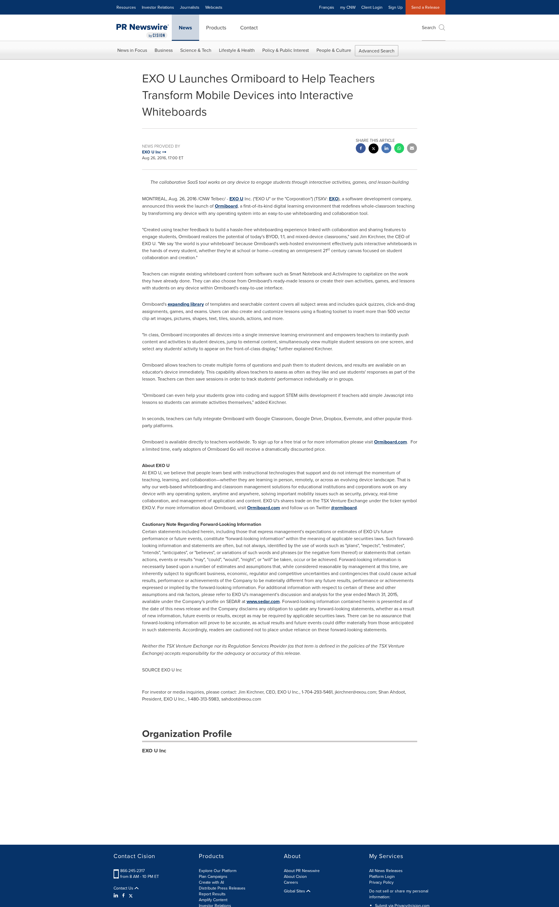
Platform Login (382, 876)
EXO (333, 198)
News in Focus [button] (132, 50)
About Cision (295, 876)
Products (216, 27)
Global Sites (295, 891)
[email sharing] (412, 149)
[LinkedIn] (117, 895)
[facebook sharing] (361, 149)
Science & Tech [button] (195, 50)
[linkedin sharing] (386, 149)
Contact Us (124, 888)
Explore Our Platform (217, 871)
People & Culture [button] (333, 50)
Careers (291, 882)
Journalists (189, 7)
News (185, 27)
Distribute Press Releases (222, 888)
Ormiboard (226, 206)
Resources (126, 7)
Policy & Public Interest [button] (285, 50)
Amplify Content (213, 900)
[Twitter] (130, 895)
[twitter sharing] (373, 149)
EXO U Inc (154, 750)
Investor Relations (158, 7)
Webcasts (213, 7)
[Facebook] (123, 895)
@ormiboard (344, 507)
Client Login (372, 7)
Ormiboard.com (390, 442)
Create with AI (211, 882)
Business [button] (164, 50)
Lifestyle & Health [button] (237, 50)
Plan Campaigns (213, 876)
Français (326, 7)
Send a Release (425, 7)
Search (429, 27)
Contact (249, 27)
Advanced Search (377, 50)
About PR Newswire (302, 871)
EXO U (236, 198)
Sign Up (395, 7)
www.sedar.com (263, 601)
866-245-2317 (132, 871)
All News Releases (386, 871)
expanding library (186, 304)
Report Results (212, 894)
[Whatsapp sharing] (399, 149)
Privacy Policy (381, 882)
